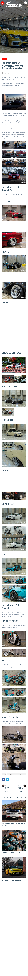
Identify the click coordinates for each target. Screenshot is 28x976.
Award (4, 774)
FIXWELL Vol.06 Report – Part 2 (12, 853)
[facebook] (3, 779)
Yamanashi (22, 774)
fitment (16, 774)
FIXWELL (4, 58)
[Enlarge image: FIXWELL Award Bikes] (24, 632)
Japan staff (6, 73)
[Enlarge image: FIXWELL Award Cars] (24, 95)
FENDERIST (10, 774)
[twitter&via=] (2, 42)
